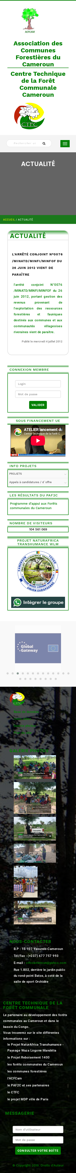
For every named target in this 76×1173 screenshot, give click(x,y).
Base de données (26, 712)
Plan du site (22, 733)
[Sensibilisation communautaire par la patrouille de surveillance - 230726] (35, 797)
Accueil (9, 219)
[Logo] (29, 19)
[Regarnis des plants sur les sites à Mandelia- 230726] (35, 828)
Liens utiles (22, 719)
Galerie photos (25, 726)
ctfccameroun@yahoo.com (46, 963)
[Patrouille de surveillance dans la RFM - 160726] (35, 853)
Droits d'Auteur (52, 1165)
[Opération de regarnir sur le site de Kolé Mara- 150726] (35, 912)
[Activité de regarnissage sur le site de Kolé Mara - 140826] (35, 766)
